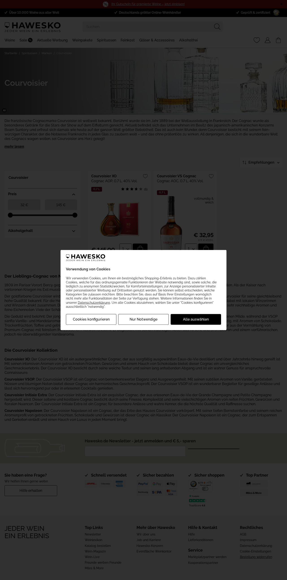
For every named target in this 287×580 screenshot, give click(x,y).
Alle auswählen (196, 319)
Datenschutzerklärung (94, 302)
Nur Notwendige (143, 319)
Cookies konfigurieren (91, 319)
